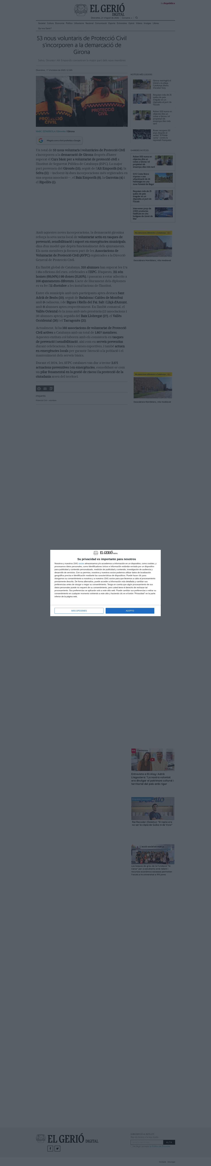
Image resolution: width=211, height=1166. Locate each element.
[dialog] (105, 583)
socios (81, 563)
